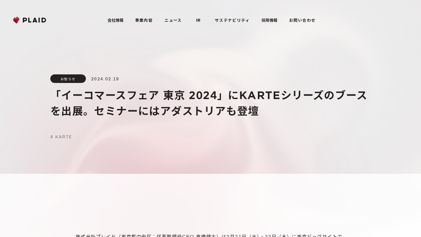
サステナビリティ (232, 20)
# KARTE (61, 136)
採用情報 (269, 20)
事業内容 (144, 20)
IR (198, 20)
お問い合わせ (302, 20)
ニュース (173, 20)
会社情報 (115, 20)
